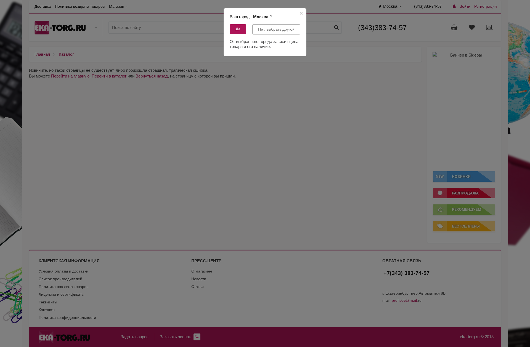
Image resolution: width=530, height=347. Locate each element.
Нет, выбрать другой (276, 29)
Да (238, 29)
